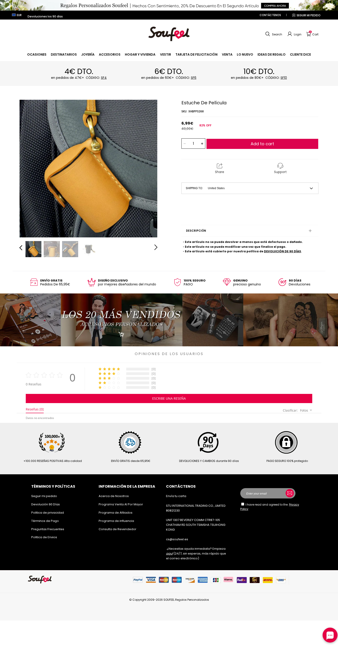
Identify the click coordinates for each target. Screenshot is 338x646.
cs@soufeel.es (177, 539)
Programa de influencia (116, 521)
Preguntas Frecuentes (47, 529)
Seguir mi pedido (309, 15)
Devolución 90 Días (45, 504)
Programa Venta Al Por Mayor (121, 504)
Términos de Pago (45, 521)
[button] (273, 34)
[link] (36, 54)
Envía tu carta (176, 496)
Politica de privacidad (47, 512)
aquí (169, 553)
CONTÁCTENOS (270, 15)
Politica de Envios (44, 537)
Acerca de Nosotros (114, 496)
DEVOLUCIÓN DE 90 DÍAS (282, 251)
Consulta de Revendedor (117, 529)
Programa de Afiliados (115, 512)
